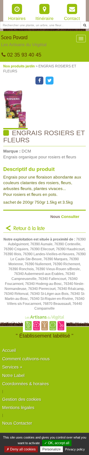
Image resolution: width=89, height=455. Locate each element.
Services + (12, 367)
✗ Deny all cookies (21, 449)
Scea (23, 41)
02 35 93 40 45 (23, 55)
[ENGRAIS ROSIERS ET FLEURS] (46, 109)
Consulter (64, 216)
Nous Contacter (17, 423)
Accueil (9, 350)
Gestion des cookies (21, 399)
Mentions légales (18, 407)
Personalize (51, 449)
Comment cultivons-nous (26, 358)
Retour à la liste (29, 228)
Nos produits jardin (19, 66)
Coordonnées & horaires (25, 383)
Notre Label (13, 375)
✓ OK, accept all (56, 443)
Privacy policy (75, 449)
